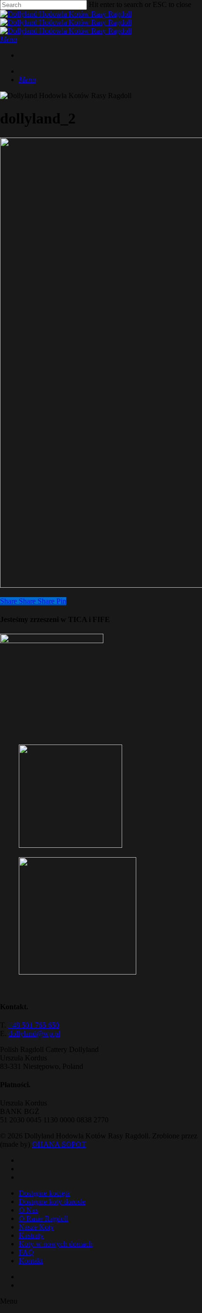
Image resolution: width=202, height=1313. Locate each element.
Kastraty (31, 1235)
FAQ (26, 1252)
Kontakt (31, 1261)
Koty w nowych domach (56, 1244)
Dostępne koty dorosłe (52, 1202)
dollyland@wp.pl (34, 1033)
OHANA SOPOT (59, 1144)
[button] (8, 39)
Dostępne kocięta (44, 1193)
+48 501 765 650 (33, 1025)
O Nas (28, 1210)
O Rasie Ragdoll (43, 1218)
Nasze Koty (36, 1227)
